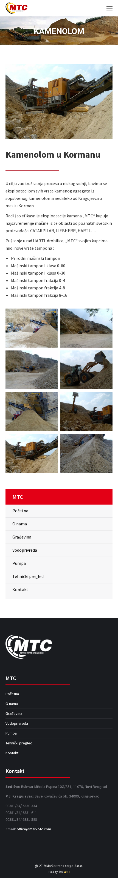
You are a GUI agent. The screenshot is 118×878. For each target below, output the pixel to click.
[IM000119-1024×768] (31, 369)
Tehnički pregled (28, 576)
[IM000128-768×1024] (86, 453)
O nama (19, 523)
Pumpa (19, 563)
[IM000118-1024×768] (86, 328)
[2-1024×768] (31, 328)
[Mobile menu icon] (109, 8)
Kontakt (20, 589)
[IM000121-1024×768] (86, 369)
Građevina (21, 537)
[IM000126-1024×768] (86, 411)
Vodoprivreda (24, 550)
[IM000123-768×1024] (31, 411)
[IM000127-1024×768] (31, 453)
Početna (20, 510)
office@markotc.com (34, 829)
